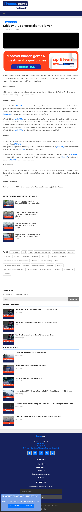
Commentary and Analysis (41, 474)
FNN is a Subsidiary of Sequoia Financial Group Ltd (41, 448)
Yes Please (28, 506)
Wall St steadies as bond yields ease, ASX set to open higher (36, 309)
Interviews (41, 471)
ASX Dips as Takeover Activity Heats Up (28, 378)
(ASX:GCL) (64, 157)
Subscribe (73, 299)
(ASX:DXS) (18, 144)
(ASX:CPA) (21, 149)
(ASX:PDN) (74, 154)
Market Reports (11, 22)
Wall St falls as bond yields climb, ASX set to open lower (34, 335)
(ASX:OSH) (12, 160)
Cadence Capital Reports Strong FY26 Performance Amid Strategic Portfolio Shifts (44, 404)
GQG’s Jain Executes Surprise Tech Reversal (30, 353)
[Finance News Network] (15, 5)
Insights (41, 477)
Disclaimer (41, 443)
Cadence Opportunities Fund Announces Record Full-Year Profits (38, 416)
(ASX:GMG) (60, 147)
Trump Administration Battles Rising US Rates (31, 365)
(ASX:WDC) (19, 119)
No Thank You (15, 506)
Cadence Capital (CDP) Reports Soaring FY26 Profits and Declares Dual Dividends (43, 391)
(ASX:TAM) (18, 106)
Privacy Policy (41, 446)
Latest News (41, 464)
